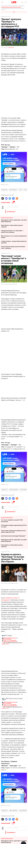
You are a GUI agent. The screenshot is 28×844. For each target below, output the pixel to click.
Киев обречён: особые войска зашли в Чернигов (12, 226)
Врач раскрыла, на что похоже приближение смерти (14, 236)
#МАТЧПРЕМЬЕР (6, 639)
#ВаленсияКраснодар (10, 638)
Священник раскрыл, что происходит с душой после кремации (12, 231)
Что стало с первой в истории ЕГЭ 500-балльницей (12, 520)
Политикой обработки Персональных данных (11, 7)
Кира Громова (6, 184)
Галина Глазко (6, 484)
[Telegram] (9, 198)
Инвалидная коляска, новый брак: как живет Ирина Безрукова (14, 220)
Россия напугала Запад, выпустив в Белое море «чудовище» (13, 247)
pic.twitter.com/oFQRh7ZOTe (9, 641)
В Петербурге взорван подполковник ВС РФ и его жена (14, 526)
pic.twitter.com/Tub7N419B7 (9, 706)
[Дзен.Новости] (2, 198)
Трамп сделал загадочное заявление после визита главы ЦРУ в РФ (13, 531)
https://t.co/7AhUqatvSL (10, 640)
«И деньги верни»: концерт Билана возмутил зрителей (13, 242)
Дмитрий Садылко (6, 805)
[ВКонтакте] (13, 198)
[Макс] (6, 198)
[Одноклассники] (16, 198)
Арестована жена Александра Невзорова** (13, 536)
